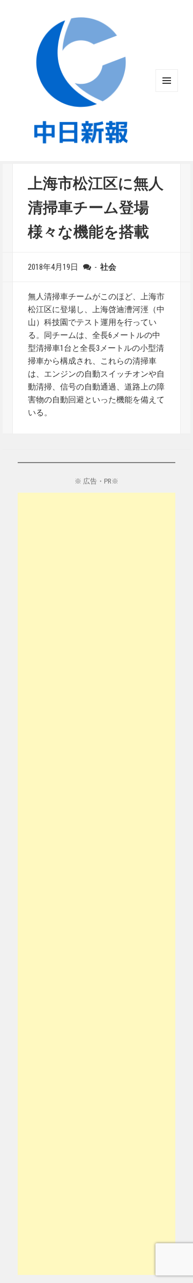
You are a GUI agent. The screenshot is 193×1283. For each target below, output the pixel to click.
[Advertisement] (96, 884)
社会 (108, 267)
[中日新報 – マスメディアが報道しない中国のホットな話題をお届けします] (80, 80)
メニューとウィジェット (166, 80)
